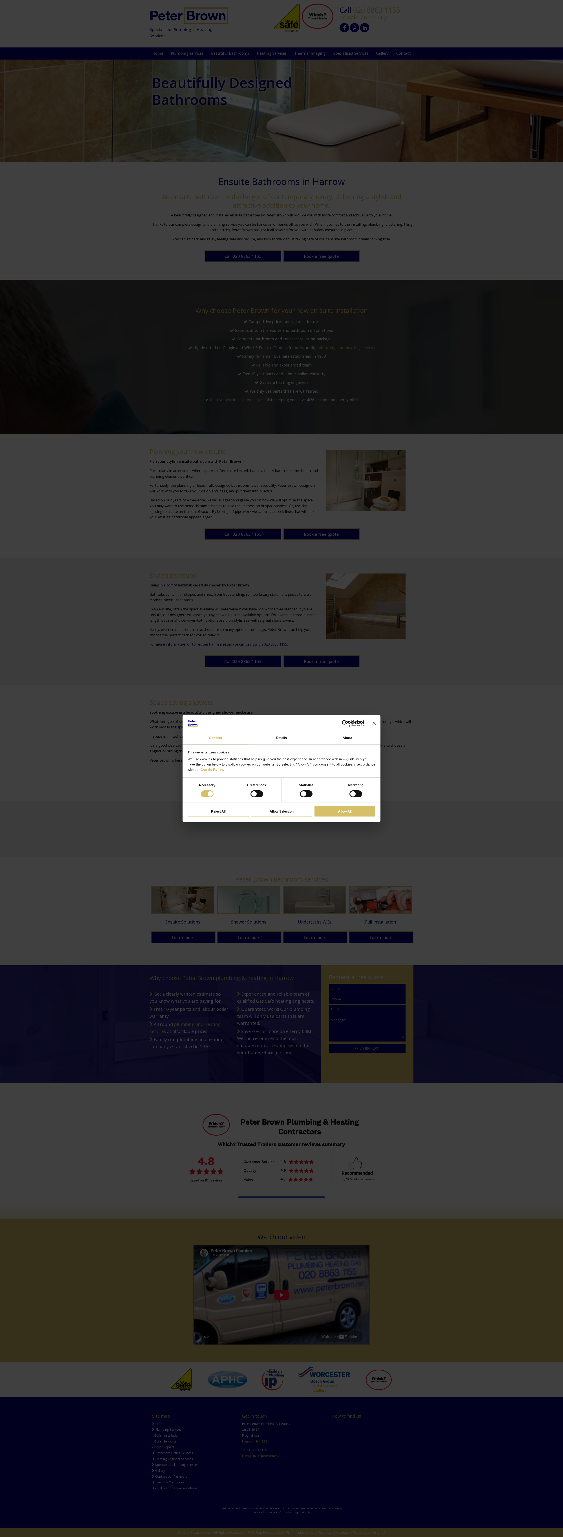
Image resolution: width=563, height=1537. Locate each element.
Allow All (345, 811)
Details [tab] (281, 738)
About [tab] (347, 738)
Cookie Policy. (212, 769)
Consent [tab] (215, 738)
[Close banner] (374, 723)
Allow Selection (282, 811)
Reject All (218, 811)
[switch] (256, 793)
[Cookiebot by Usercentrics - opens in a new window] (345, 723)
